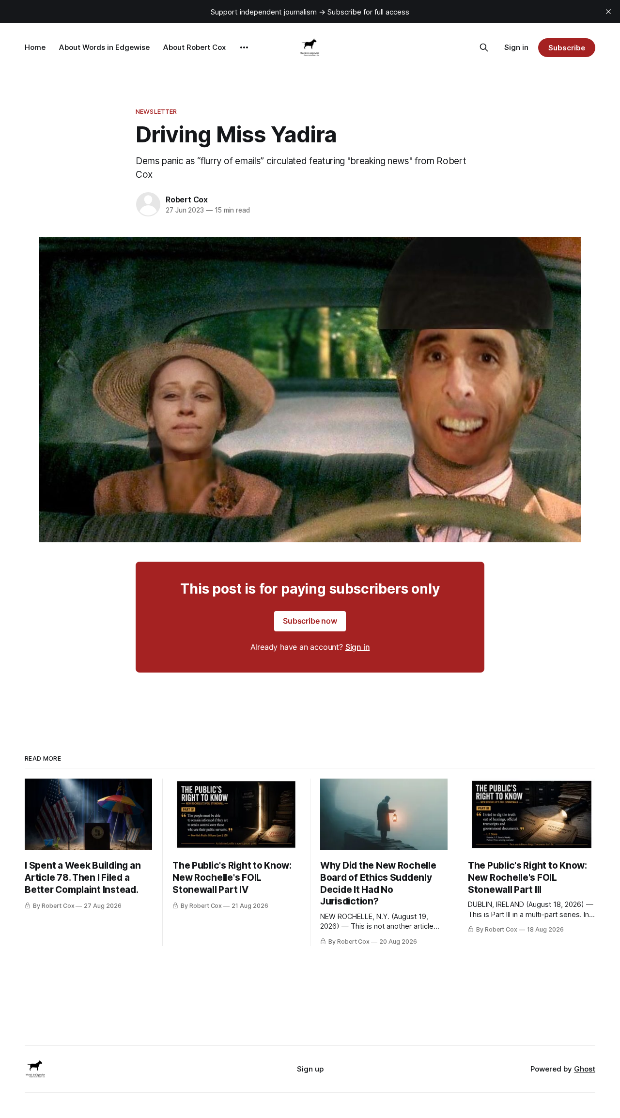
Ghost (584, 1068)
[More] (244, 47)
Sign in (516, 47)
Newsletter (156, 111)
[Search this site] (484, 47)
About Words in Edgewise (104, 47)
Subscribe (566, 47)
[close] (608, 11)
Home (35, 47)
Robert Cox (187, 199)
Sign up (310, 1068)
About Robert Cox (194, 47)
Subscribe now (310, 621)
